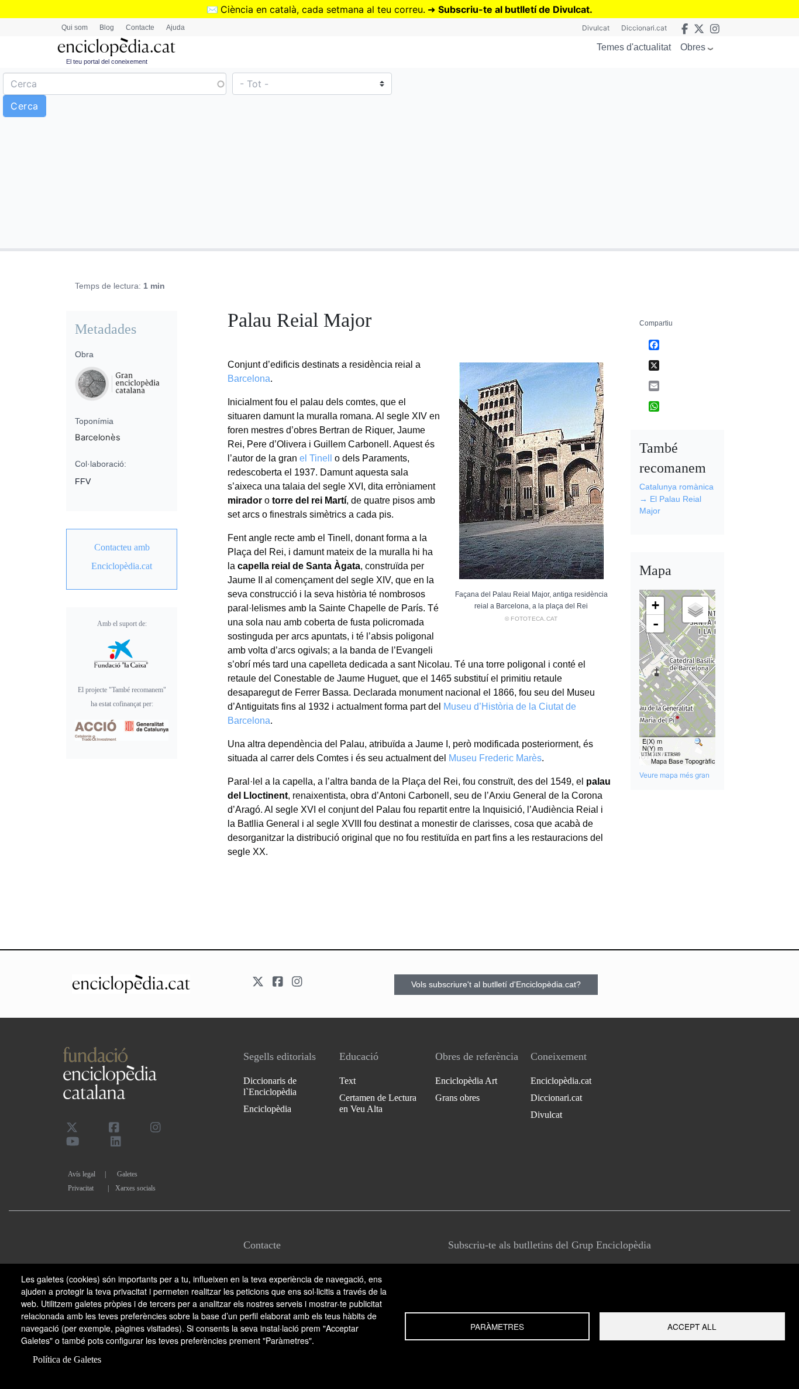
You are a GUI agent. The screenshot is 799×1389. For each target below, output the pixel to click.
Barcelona (249, 379)
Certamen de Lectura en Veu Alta (377, 1103)
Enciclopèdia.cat (561, 1081)
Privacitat (81, 1188)
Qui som (74, 27)
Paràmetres (497, 1326)
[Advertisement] (597, 158)
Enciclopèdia (267, 1109)
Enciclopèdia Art (466, 1081)
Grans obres (457, 1098)
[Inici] (116, 47)
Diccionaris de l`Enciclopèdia (270, 1086)
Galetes (127, 1174)
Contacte (140, 27)
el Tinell (315, 458)
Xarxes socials (135, 1188)
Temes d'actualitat (634, 47)
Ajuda (175, 27)
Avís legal (81, 1174)
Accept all (692, 1326)
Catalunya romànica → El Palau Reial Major (676, 498)
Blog (106, 27)
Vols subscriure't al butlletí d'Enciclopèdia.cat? (496, 984)
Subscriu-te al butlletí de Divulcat (514, 9)
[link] (121, 557)
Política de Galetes (67, 1359)
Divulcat (595, 27)
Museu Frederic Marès (495, 758)
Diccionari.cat (644, 27)
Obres (692, 47)
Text (347, 1081)
